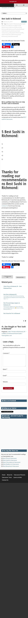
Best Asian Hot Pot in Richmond (12, 313)
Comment (6, 353)
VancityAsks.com (12, 1)
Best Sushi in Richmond (13, 24)
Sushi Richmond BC (13, 36)
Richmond (13, 7)
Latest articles (17, 477)
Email (5, 375)
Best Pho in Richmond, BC (10, 294)
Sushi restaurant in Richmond (10, 34)
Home (3, 475)
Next (25, 301)
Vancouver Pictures (19, 475)
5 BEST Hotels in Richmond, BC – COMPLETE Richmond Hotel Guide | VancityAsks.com (14, 333)
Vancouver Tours (7, 477)
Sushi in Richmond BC (17, 32)
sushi (10, 32)
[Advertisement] (14, 434)
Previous (2, 301)
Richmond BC (5, 29)
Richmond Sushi (13, 29)
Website (5, 382)
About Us (9, 475)
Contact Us (5, 206)
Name (5, 369)
